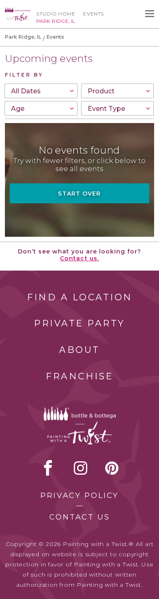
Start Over (79, 193)
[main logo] (17, 11)
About (79, 349)
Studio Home (55, 14)
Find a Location (79, 297)
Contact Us (79, 517)
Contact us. (79, 258)
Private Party (79, 323)
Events (93, 14)
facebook (48, 468)
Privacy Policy (79, 495)
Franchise (79, 376)
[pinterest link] (112, 468)
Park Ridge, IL (23, 37)
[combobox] (40, 91)
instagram (80, 468)
